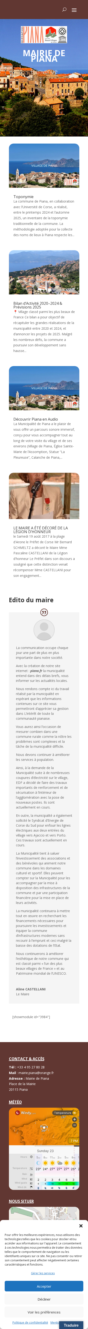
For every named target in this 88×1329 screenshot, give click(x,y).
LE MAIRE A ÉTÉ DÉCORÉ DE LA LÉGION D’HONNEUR (40, 529)
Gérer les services (43, 1273)
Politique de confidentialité (30, 1323)
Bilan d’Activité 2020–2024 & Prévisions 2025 (37, 305)
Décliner (44, 1299)
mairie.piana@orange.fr (36, 1073)
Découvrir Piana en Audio (35, 419)
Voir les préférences (44, 1312)
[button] (81, 1225)
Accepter (44, 1286)
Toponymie (23, 196)
